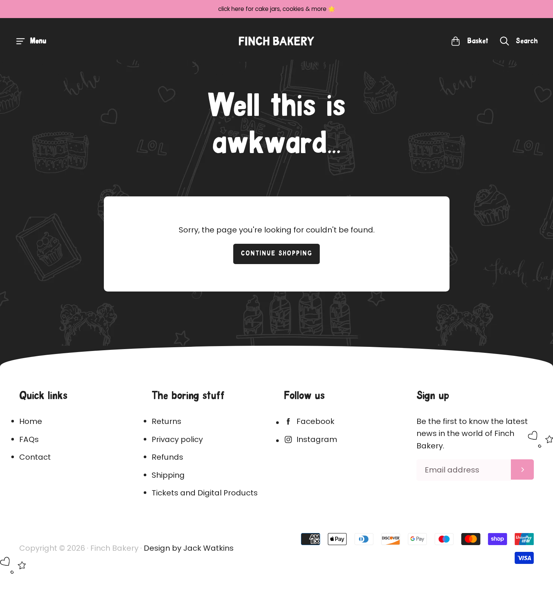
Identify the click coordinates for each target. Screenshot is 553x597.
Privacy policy (177, 439)
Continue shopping (276, 254)
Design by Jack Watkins (189, 548)
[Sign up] (522, 469)
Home (30, 421)
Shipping (168, 475)
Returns (166, 421)
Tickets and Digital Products (205, 493)
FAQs (29, 439)
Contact (35, 457)
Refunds (167, 457)
